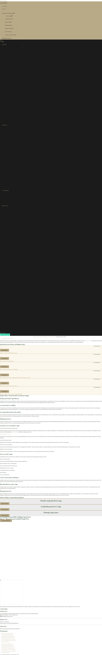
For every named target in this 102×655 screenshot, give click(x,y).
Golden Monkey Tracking (5, 434)
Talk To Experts (3, 332)
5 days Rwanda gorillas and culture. (9, 386)
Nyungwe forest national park (8, 637)
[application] (14, 13)
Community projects (9, 18)
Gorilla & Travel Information (7, 13)
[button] (6, 38)
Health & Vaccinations (9, 28)
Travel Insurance (8, 31)
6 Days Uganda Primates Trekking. (9, 369)
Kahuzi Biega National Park (7, 634)
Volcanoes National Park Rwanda (9, 640)
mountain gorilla (15, 432)
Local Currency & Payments (10, 34)
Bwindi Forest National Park (7, 633)
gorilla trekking (88, 340)
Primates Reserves (6, 641)
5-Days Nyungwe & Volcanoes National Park (11, 394)
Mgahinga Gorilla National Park (8, 636)
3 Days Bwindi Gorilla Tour (7, 361)
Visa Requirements (8, 25)
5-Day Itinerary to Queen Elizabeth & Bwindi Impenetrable (15, 377)
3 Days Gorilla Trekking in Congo (8, 353)
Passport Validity (8, 22)
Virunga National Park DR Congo (8, 639)
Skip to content (3, 0)
